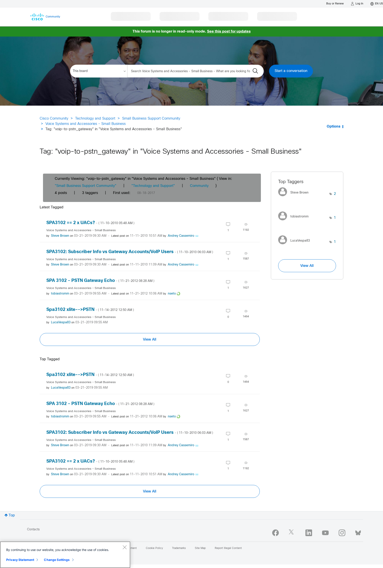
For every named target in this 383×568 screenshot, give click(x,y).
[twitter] (292, 532)
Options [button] (333, 126)
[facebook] (275, 532)
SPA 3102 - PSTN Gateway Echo (100, 281)
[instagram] (342, 532)
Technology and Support (95, 118)
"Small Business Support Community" (85, 186)
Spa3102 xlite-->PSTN (90, 310)
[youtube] (325, 532)
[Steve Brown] (295, 197)
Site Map (200, 548)
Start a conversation (291, 71)
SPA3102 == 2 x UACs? (90, 223)
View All (149, 339)
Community (199, 186)
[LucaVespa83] (295, 245)
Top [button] (12, 515)
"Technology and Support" (153, 186)
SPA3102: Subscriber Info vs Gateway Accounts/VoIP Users (129, 252)
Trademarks (179, 548)
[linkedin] (308, 532)
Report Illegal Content (228, 548)
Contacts (33, 529)
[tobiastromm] (295, 221)
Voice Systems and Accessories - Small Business (85, 124)
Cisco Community (54, 118)
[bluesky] (358, 532)
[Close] (124, 547)
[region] (65, 554)
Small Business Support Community (151, 118)
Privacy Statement (20, 560)
